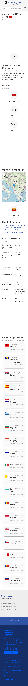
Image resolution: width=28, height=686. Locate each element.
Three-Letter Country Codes (10, 609)
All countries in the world (9, 603)
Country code (15, 2)
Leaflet (17, 201)
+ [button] (4, 174)
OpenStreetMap (22, 201)
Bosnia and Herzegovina (16, 362)
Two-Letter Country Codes (9, 606)
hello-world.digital (10, 652)
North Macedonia (16, 388)
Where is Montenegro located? (14, 232)
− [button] (4, 176)
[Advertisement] (14, 37)
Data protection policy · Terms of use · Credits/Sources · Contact (14, 622)
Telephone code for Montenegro (15, 230)
